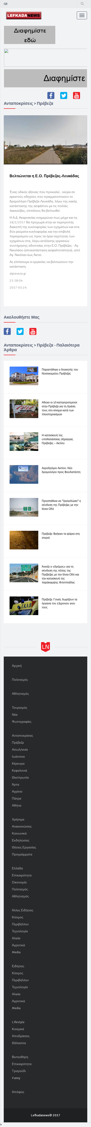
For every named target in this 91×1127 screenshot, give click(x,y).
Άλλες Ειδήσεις (22, 910)
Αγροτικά (18, 945)
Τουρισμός (19, 708)
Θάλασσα (19, 1043)
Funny (16, 1078)
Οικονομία (19, 882)
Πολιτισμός (20, 680)
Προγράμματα (22, 854)
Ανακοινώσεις (22, 826)
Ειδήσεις (18, 966)
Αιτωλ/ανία (20, 750)
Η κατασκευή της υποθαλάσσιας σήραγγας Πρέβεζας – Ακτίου (57, 439)
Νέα (15, 715)
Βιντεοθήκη (20, 1057)
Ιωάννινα (18, 757)
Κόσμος (17, 917)
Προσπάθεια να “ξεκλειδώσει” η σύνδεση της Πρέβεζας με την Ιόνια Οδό (61, 505)
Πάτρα (16, 798)
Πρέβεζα (18, 743)
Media (16, 952)
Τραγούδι (19, 1071)
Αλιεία (16, 938)
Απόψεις (18, 1092)
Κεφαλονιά (19, 771)
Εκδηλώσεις (20, 840)
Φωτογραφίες (22, 722)
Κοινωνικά (19, 833)
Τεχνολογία (20, 931)
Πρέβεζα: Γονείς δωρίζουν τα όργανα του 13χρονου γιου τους (59, 603)
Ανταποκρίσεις (22, 736)
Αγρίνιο (17, 791)
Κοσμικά (18, 1029)
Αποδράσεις (21, 1036)
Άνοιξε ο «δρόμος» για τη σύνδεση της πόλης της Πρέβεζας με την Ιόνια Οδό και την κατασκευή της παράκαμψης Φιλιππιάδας (60, 574)
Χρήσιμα (18, 819)
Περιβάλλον (20, 924)
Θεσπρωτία (20, 778)
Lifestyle (18, 1022)
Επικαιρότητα (22, 875)
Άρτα (15, 785)
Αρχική (17, 666)
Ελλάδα (17, 868)
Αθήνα (16, 805)
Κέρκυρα (18, 764)
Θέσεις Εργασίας (24, 847)
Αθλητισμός (20, 694)
